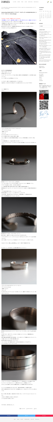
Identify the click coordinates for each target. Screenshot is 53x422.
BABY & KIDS (30, 1)
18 (41, 16)
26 (43, 17)
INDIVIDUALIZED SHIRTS (43, 72)
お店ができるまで (42, 67)
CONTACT (22, 419)
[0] (47, 2)
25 (41, 17)
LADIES (26, 1)
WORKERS (41, 80)
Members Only (37, 419)
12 (43, 14)
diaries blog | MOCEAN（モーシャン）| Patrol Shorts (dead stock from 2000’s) (45, 52)
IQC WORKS (41, 74)
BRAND (19, 1)
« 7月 (40, 20)
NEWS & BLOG (36, 1)
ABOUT (15, 419)
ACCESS (18, 419)
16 (50, 14)
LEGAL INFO (32, 419)
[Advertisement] (45, 134)
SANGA (40, 77)
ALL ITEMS (14, 1)
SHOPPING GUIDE (26, 419)
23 (50, 16)
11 (41, 14)
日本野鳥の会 (41, 75)
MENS (22, 1)
